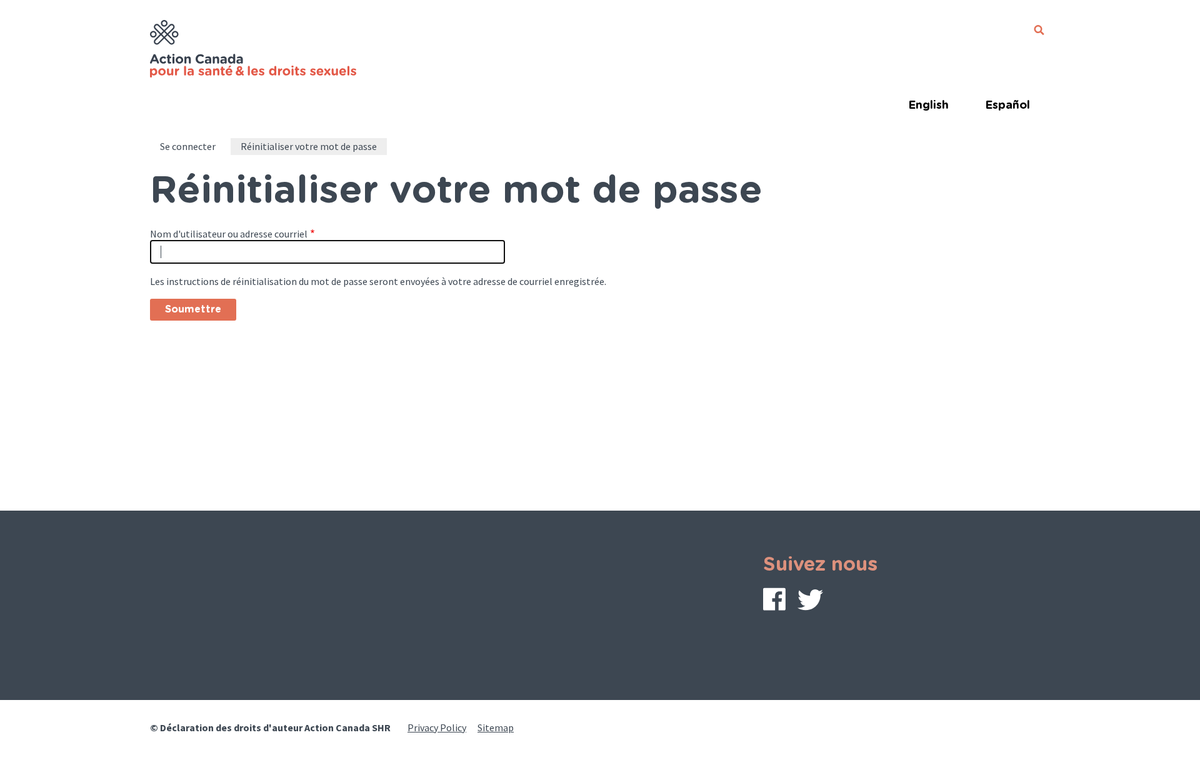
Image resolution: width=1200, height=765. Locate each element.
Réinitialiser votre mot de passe (309, 146)
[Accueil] (255, 50)
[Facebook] (774, 602)
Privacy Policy (437, 727)
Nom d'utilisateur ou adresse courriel (229, 234)
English (928, 105)
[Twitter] (810, 602)
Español (1007, 105)
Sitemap (496, 727)
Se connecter (188, 146)
